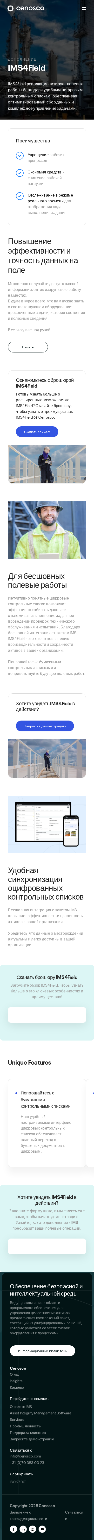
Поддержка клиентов (28, 1432)
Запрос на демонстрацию (45, 725)
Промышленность (25, 1425)
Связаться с (21, 1450)
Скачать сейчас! (37, 431)
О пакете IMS (21, 1406)
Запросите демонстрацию (32, 1438)
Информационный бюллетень (42, 1350)
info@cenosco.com (25, 1455)
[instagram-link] (32, 1529)
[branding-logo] (25, 8)
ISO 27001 (18, 1481)
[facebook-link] (13, 1529)
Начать (28, 346)
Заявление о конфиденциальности (28, 1515)
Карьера (17, 1387)
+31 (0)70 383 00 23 (27, 1462)
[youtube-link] (42, 1529)
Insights (16, 1380)
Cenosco (18, 1368)
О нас (15, 1374)
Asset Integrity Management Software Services (40, 1416)
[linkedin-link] (23, 1529)
